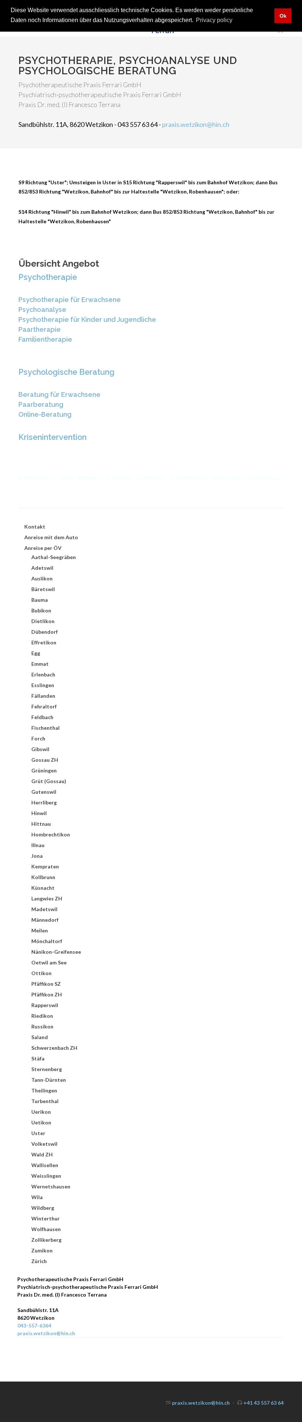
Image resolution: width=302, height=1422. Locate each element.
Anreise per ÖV (43, 548)
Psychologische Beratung (66, 372)
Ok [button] (283, 16)
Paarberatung (40, 404)
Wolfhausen (46, 1229)
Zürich (39, 1261)
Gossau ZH (44, 760)
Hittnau (41, 824)
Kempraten (45, 866)
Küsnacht (43, 888)
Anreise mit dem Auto (51, 537)
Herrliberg (44, 802)
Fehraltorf (44, 706)
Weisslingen (46, 1176)
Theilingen (44, 1090)
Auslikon (42, 578)
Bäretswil (43, 589)
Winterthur (45, 1218)
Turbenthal (45, 1101)
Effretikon (43, 642)
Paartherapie (39, 329)
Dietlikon (43, 621)
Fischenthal (45, 728)
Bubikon (41, 610)
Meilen (39, 930)
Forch (38, 738)
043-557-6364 (34, 1325)
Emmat (40, 664)
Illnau (38, 845)
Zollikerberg (46, 1240)
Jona (37, 856)
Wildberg (42, 1208)
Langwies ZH (46, 898)
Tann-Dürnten (48, 1080)
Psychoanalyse (42, 309)
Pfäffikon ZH (46, 994)
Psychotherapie (47, 277)
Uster (38, 1133)
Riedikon (42, 1016)
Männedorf (45, 920)
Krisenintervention (52, 437)
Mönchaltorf (46, 941)
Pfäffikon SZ (46, 984)
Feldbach (42, 717)
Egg (35, 653)
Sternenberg (46, 1069)
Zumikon (42, 1250)
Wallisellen (44, 1165)
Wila (37, 1197)
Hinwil (39, 813)
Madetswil (44, 909)
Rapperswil (44, 1005)
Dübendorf (44, 632)
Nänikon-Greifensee (56, 952)
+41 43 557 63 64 (263, 1403)
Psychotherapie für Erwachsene (69, 299)
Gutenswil (43, 792)
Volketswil (44, 1144)
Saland (39, 1037)
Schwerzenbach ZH (54, 1048)
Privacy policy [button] (214, 20)
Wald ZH (42, 1154)
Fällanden (43, 696)
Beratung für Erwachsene (59, 394)
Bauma (39, 600)
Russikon (42, 1026)
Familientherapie (45, 339)
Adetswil (42, 568)
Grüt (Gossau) (48, 781)
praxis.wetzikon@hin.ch (195, 124)
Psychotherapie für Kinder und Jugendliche (87, 319)
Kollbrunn (43, 877)
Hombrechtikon (50, 834)
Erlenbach (43, 674)
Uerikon (41, 1112)
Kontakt (34, 526)
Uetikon (41, 1122)
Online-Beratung (44, 414)
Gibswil (40, 749)
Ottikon (41, 973)
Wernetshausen (50, 1186)
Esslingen (42, 685)
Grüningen (44, 770)
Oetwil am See (49, 962)
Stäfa (38, 1058)
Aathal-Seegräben (53, 557)
